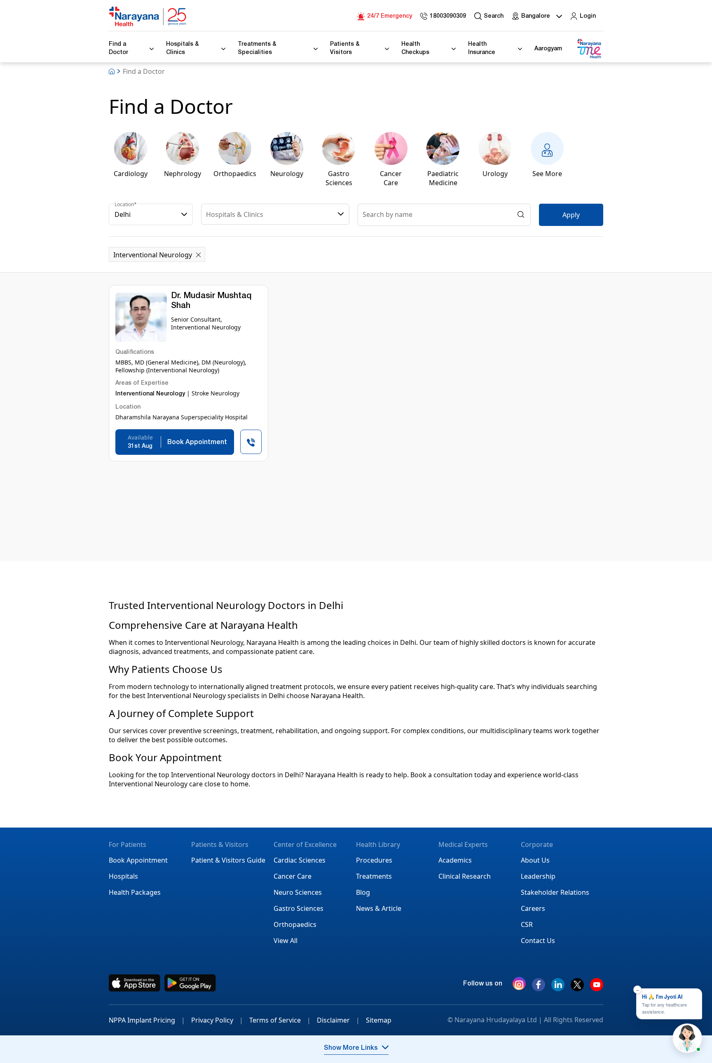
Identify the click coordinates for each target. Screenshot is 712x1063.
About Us (535, 860)
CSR (527, 924)
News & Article (378, 908)
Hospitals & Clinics (234, 214)
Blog (363, 892)
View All (285, 940)
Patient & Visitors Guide (228, 860)
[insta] (519, 985)
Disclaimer (338, 1020)
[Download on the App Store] (134, 983)
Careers (533, 908)
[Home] (148, 16)
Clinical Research (464, 876)
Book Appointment (138, 860)
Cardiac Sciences (300, 860)
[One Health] (588, 49)
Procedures (374, 860)
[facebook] (538, 987)
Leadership (538, 876)
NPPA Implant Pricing (147, 1020)
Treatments (374, 876)
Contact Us (538, 940)
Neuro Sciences (298, 892)
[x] (577, 987)
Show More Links (351, 1048)
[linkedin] (557, 987)
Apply (571, 214)
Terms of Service (280, 1020)
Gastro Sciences (298, 908)
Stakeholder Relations (555, 892)
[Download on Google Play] (190, 983)
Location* (126, 204)
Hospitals (123, 876)
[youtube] (596, 987)
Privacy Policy (217, 1020)
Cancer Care (293, 876)
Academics (455, 860)
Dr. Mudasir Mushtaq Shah (211, 301)
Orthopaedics (295, 924)
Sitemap (378, 1020)
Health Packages (135, 892)
